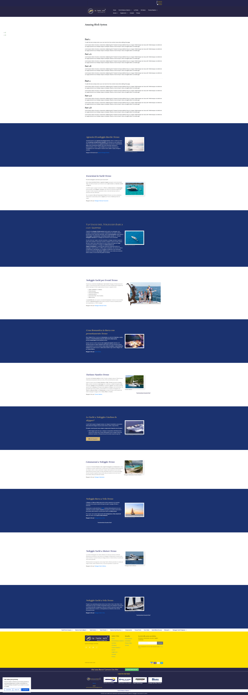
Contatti (132, 13)
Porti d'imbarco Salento (118, 641)
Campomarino (128, 630)
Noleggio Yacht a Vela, (100, 612)
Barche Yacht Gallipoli (80, 630)
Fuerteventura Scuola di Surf (143, 393)
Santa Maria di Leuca (157, 630)
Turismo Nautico (152, 10)
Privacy (138, 13)
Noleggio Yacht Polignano (179, 630)
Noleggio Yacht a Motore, (100, 566)
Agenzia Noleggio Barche (103, 152)
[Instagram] (96, 647)
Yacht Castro (93, 630)
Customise (8, 689)
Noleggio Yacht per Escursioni (101, 200)
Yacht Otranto (103, 630)
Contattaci (128, 641)
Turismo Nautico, (98, 394)
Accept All (25, 689)
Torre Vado (146, 630)
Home (114, 10)
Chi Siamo (143, 10)
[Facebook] (89, 647)
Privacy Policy (128, 643)
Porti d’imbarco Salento (124, 10)
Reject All (17, 689)
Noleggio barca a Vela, (100, 518)
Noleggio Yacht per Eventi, (101, 305)
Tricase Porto (138, 630)
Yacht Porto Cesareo (66, 630)
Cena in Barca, (98, 351)
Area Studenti (128, 638)
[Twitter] (86, 647)
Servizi (115, 13)
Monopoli (166, 630)
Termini (127, 645)
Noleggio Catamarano (99, 477)
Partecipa (160, 643)
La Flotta (136, 10)
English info (123, 13)
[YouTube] (93, 647)
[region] (17, 684)
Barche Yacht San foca (115, 630)
